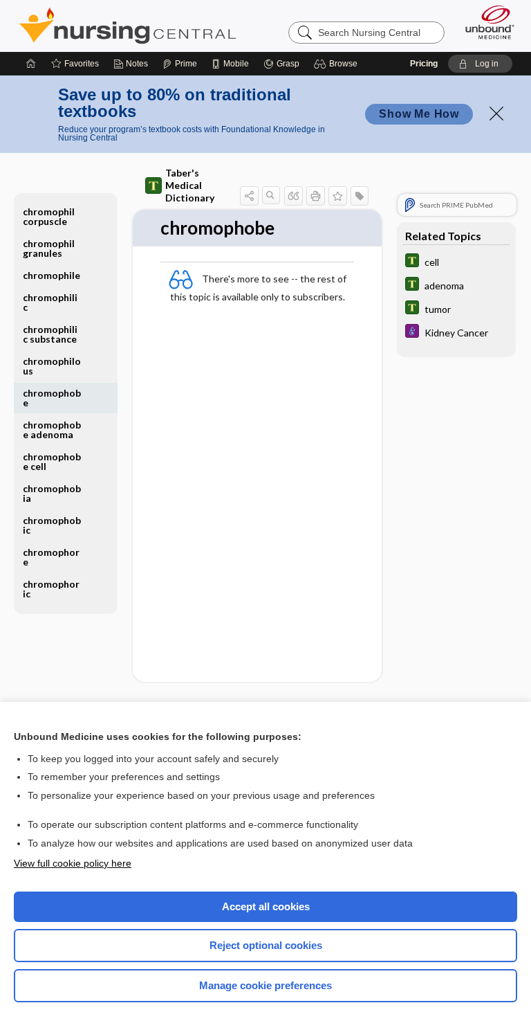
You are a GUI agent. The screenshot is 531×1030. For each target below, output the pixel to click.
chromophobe (52, 397)
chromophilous (52, 366)
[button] (338, 63)
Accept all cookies (266, 906)
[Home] (31, 63)
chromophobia (52, 493)
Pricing (424, 64)
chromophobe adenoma (52, 429)
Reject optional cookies (265, 945)
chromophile (51, 275)
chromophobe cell (52, 461)
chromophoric (51, 588)
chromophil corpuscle (49, 216)
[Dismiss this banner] (496, 113)
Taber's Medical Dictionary (189, 185)
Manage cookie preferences (265, 985)
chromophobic (52, 525)
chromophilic (50, 302)
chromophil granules (49, 248)
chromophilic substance (50, 334)
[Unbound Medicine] (485, 22)
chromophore (51, 557)
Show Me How (419, 114)
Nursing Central (127, 25)
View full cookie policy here (72, 863)
